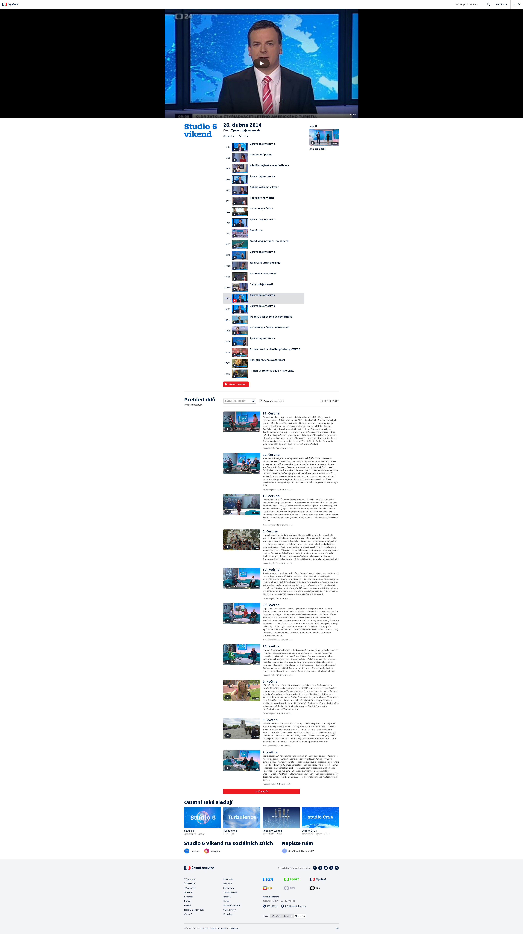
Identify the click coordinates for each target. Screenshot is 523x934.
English (204, 928)
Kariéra (226, 901)
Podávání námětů (231, 905)
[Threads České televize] (337, 868)
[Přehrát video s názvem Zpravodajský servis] (261, 63)
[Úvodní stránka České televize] (199, 868)
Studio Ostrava (230, 892)
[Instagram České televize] (315, 868)
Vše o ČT (188, 914)
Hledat (488, 4)
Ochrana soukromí (218, 928)
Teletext (188, 892)
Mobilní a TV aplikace (194, 909)
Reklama (227, 883)
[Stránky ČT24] (268, 880)
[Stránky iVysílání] (318, 880)
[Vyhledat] (253, 401)
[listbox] (288, 916)
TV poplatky (189, 888)
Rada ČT (227, 896)
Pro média (228, 879)
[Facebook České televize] (320, 868)
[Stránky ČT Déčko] (267, 889)
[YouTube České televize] (326, 868)
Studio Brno (228, 888)
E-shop (187, 905)
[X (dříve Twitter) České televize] (331, 868)
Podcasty (188, 896)
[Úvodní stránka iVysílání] (12, 4)
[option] (276, 916)
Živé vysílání (189, 883)
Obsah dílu (228, 136)
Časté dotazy (229, 909)
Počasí (187, 901)
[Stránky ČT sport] (291, 880)
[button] (261, 63)
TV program (189, 879)
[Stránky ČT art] (289, 889)
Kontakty (227, 914)
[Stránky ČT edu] (315, 889)
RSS (337, 928)
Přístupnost (234, 928)
